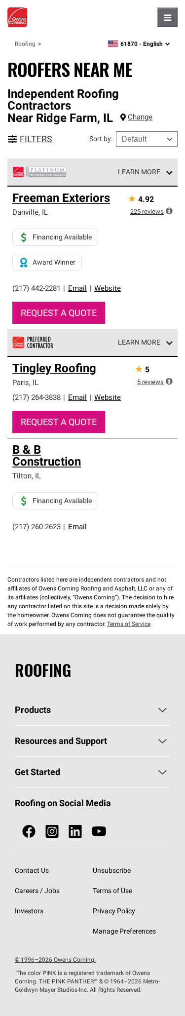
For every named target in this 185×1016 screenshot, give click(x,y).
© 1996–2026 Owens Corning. (55, 959)
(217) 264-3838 (36, 397)
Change (140, 116)
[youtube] (99, 831)
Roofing (25, 43)
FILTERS (36, 139)
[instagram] (52, 831)
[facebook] (28, 831)
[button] (169, 211)
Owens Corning (17, 17)
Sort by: (100, 138)
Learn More (139, 171)
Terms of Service (128, 623)
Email (77, 288)
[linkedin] (75, 831)
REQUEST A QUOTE (59, 312)
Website (107, 288)
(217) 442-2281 (36, 288)
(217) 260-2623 (36, 526)
